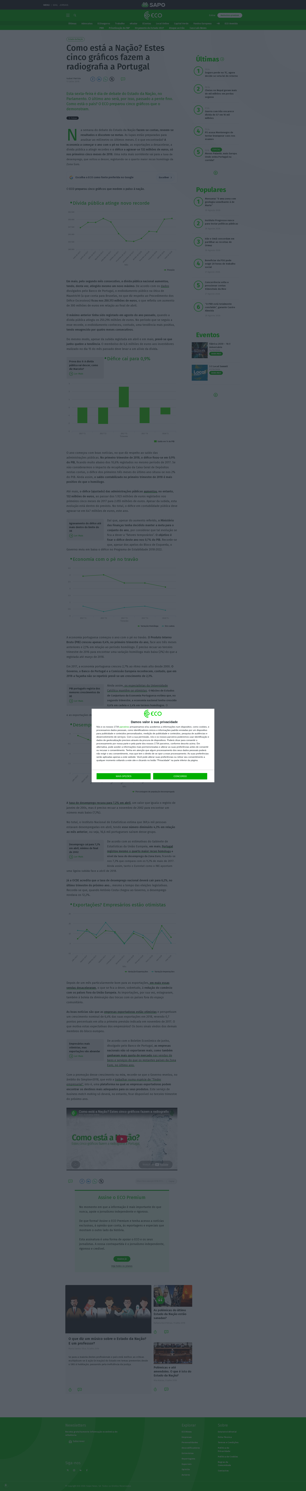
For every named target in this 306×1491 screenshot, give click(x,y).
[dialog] (153, 745)
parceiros (124, 727)
